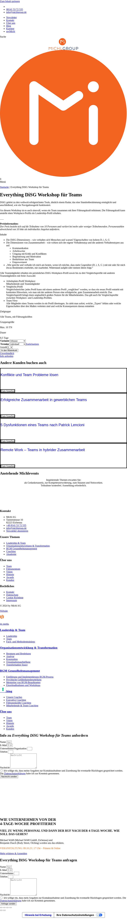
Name (3, 742)
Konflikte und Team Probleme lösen (29, 375)
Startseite (4, 187)
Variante (4, 340)
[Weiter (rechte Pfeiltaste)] (4, 910)
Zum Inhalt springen (10, 1)
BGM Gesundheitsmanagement (20, 670)
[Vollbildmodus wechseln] (4, 907)
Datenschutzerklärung (15, 773)
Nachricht (5, 767)
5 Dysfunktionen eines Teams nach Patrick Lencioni (42, 425)
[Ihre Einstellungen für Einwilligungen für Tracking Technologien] (3, 689)
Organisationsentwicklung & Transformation (28, 647)
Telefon (4, 751)
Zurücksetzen (32, 344)
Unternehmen (7, 873)
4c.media (4, 624)
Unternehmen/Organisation (13, 748)
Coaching (6, 691)
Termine (4, 344)
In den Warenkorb (9, 350)
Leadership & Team (12, 630)
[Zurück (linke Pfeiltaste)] (1, 910)
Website (4, 611)
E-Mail (3, 745)
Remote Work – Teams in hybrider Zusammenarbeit (42, 450)
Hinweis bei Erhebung (38, 915)
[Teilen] (7, 907)
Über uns (6, 711)
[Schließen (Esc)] (10, 907)
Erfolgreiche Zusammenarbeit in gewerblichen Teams (43, 400)
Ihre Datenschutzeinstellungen (75, 915)
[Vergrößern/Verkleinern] (1, 907)
